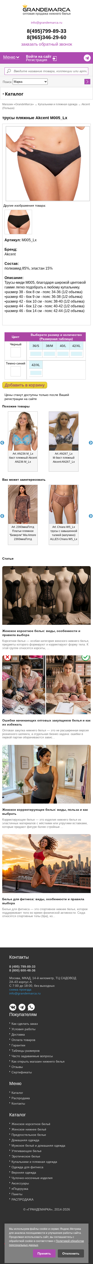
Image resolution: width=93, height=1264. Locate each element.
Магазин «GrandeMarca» (18, 104)
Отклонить (70, 1253)
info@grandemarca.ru (46, 22)
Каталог (17, 1092)
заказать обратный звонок (46, 44)
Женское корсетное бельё (31, 1124)
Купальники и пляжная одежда (57, 104)
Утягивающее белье (27, 1151)
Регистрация (36, 60)
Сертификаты (22, 1072)
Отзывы (17, 1067)
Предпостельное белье (29, 1135)
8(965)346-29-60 (46, 37)
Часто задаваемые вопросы (32, 1056)
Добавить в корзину (25, 385)
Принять (44, 1253)
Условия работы (23, 1029)
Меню (9, 57)
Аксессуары (20, 1183)
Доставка (18, 1034)
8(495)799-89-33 (46, 31)
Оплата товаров (23, 1040)
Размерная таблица (56, 339)
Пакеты (17, 1194)
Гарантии (18, 1045)
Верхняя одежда (24, 1172)
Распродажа (21, 1098)
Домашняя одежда (25, 1140)
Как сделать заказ (25, 1023)
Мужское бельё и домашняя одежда (38, 1145)
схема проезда (20, 989)
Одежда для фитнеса (27, 1167)
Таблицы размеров (26, 1050)
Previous (2, 443)
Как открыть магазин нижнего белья (38, 1061)
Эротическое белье (26, 1156)
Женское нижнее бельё (29, 1129)
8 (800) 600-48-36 (22, 970)
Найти (87, 81)
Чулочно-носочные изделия (32, 1178)
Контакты (18, 1103)
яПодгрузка (20, 1188)
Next (90, 443)
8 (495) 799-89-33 (22, 966)
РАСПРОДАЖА (22, 1199)
